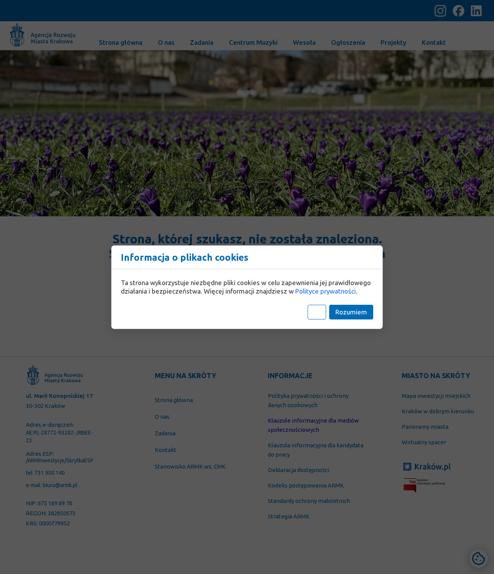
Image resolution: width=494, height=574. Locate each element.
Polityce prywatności (325, 291)
